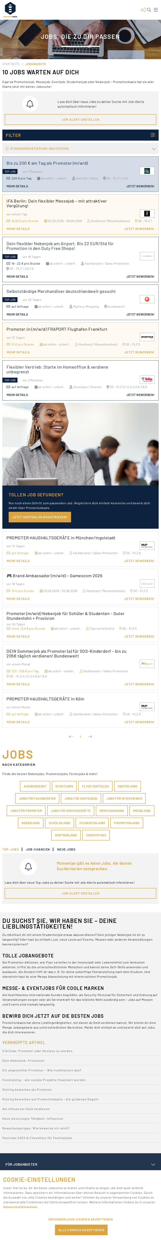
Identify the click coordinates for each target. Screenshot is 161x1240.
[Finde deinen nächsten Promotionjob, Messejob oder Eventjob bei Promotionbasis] (10, 10)
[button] (143, 10)
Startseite (10, 64)
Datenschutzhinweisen (20, 1207)
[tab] (12, 849)
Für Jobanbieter (21, 1164)
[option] (80, 1052)
